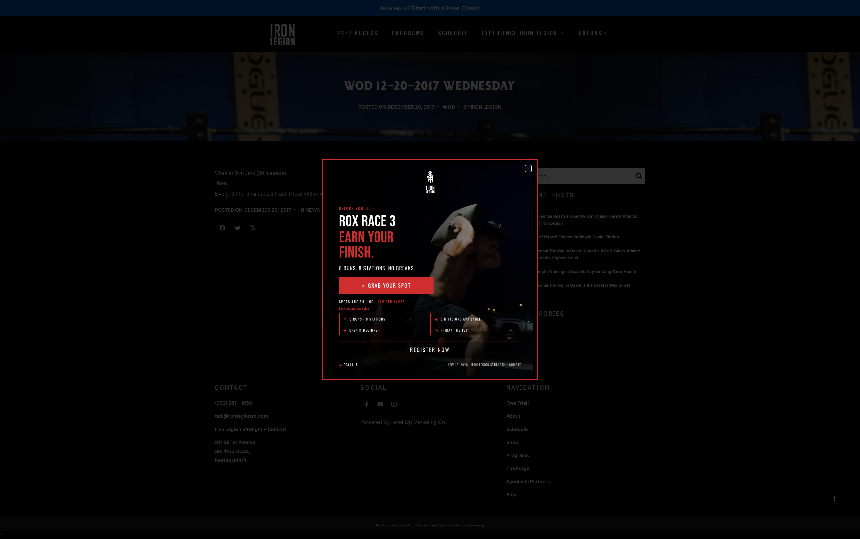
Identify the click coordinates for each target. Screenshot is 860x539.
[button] (528, 168)
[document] (430, 269)
